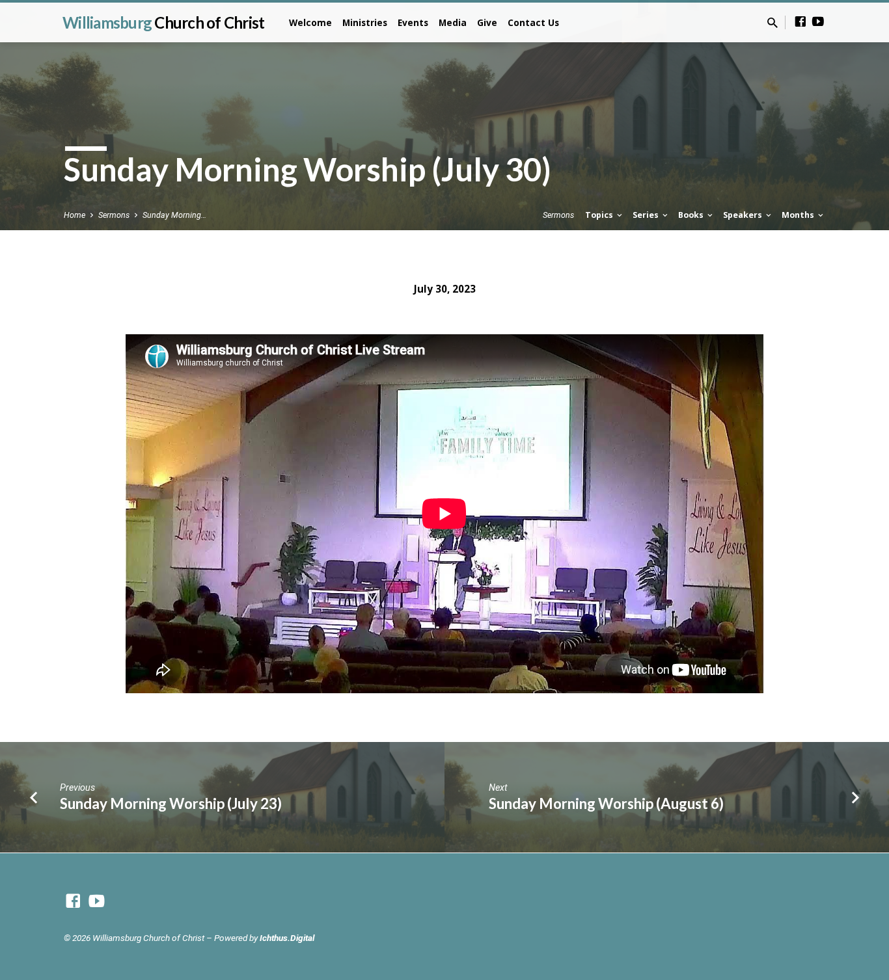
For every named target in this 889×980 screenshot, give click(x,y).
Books (691, 214)
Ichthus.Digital (287, 938)
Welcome (310, 22)
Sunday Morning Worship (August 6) (606, 803)
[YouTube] (818, 22)
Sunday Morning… (174, 215)
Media (453, 22)
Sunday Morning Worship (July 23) (171, 803)
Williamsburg (163, 22)
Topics (600, 214)
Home (74, 215)
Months (799, 214)
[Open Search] (772, 23)
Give (487, 22)
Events (413, 22)
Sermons (114, 215)
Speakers (743, 214)
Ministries (364, 22)
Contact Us (533, 22)
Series (647, 214)
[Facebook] (800, 22)
